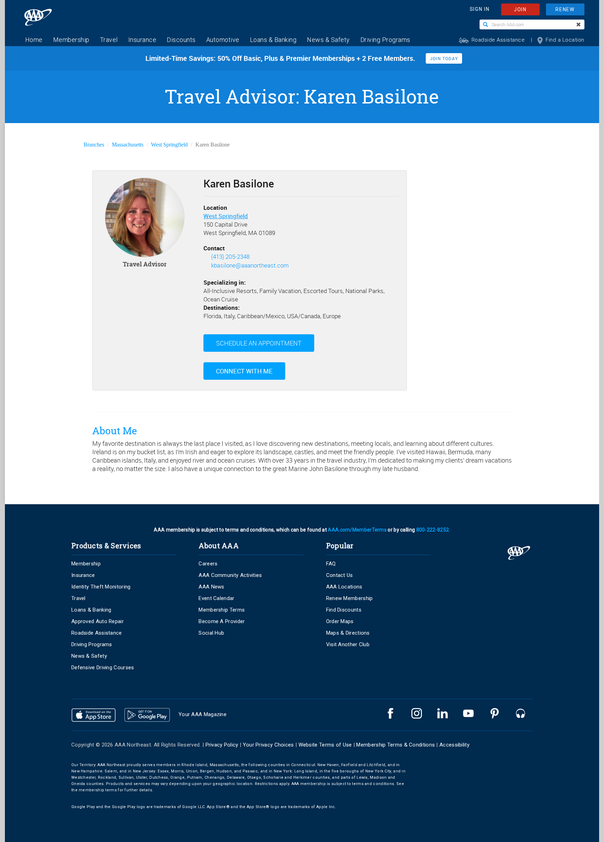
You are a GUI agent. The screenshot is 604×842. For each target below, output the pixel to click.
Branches (94, 145)
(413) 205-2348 (230, 256)
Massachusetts (127, 145)
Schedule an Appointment (259, 343)
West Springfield (169, 145)
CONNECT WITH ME (244, 371)
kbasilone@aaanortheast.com (251, 265)
